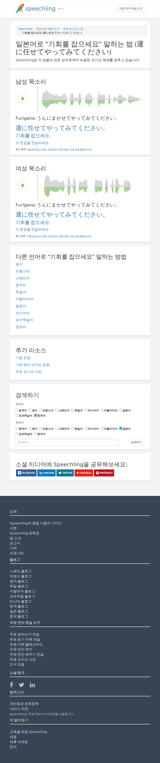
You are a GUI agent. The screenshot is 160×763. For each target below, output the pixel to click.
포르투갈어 (24, 320)
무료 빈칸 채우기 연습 (27, 654)
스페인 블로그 (21, 571)
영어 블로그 (19, 581)
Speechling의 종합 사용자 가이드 (36, 523)
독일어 (21, 292)
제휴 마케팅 (19, 742)
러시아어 (23, 313)
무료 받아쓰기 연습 (24, 634)
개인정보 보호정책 (24, 704)
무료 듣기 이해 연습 (25, 639)
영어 (19, 264)
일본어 (21, 306)
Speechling (25, 28)
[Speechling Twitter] (24, 686)
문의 (13, 747)
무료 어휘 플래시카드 (26, 644)
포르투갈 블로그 (22, 596)
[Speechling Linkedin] (35, 686)
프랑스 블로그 (21, 576)
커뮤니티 (17, 553)
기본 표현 (23, 358)
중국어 (21, 285)
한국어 (21, 327)
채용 (13, 737)
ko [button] (60, 8)
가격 (13, 548)
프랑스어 (23, 271)
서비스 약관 (19, 709)
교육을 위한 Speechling (28, 732)
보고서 (15, 543)
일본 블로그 (19, 611)
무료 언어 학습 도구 (131, 8)
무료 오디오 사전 (73, 28)
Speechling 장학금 (24, 533)
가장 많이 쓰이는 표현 (33, 365)
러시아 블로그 (21, 601)
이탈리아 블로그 (22, 591)
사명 (13, 528)
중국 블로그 (19, 616)
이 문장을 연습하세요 (32, 143)
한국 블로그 (19, 606)
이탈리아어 (24, 299)
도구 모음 (17, 664)
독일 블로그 (19, 586)
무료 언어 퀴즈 (21, 649)
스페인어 (23, 278)
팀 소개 (15, 538)
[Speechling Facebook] (14, 686)
